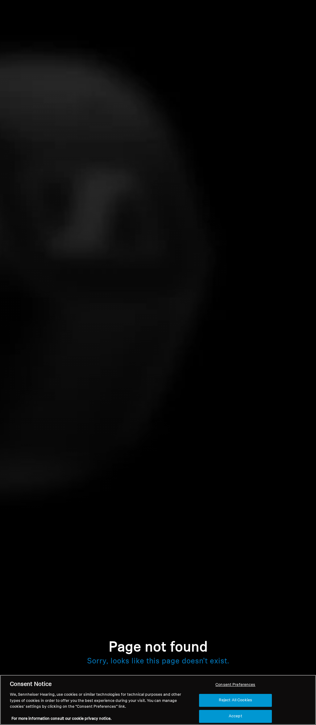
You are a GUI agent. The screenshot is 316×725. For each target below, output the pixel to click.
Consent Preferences (235, 685)
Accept (235, 716)
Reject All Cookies (235, 700)
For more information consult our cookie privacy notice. (61, 719)
